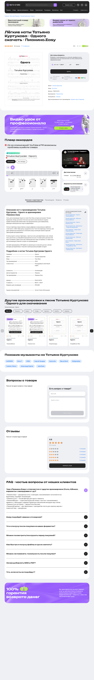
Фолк (55, 88)
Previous (2, 330)
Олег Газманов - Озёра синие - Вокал (73, 241)
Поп (53, 88)
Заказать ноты (69, 5)
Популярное (47, 10)
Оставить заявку (63, 128)
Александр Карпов (27, 366)
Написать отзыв (67, 465)
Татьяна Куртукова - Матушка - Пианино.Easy (73, 237)
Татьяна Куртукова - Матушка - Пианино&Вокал (73, 219)
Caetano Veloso (11, 366)
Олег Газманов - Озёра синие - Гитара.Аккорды (73, 230)
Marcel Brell (64, 361)
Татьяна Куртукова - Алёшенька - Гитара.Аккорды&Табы (74, 226)
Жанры (32, 10)
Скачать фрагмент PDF (15, 332)
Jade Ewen (41, 366)
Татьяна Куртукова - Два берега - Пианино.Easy (74, 249)
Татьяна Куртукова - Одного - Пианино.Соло (73, 223)
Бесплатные (55, 10)
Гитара (14, 10)
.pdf (70, 64)
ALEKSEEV (9, 361)
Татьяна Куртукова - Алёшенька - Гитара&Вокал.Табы (74, 245)
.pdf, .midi (56, 64)
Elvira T (19, 361)
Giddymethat (76, 361)
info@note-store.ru (84, 10)
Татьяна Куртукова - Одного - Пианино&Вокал (73, 215)
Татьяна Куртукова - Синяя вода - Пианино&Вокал (74, 234)
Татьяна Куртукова (57, 85)
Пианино (8, 10)
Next (91, 330)
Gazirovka (52, 361)
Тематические (39, 10)
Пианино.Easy (59, 94)
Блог (61, 10)
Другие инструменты (22, 10)
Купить (69, 71)
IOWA (28, 361)
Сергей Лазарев (39, 361)
